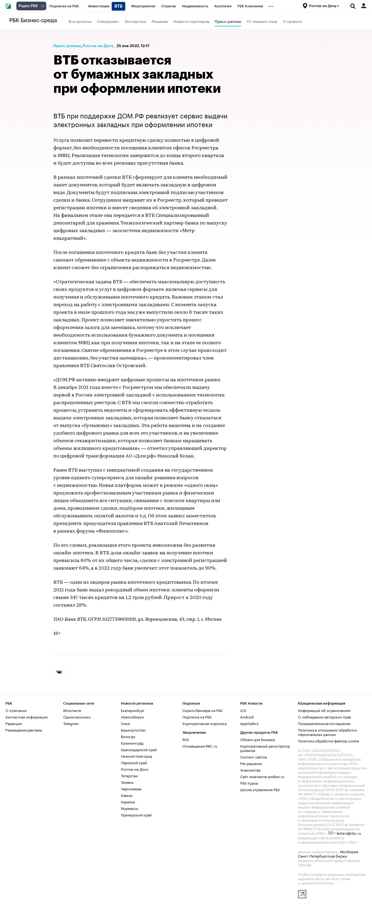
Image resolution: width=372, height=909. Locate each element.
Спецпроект (108, 21)
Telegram (71, 723)
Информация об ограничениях (324, 710)
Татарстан (129, 775)
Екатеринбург (133, 710)
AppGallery (249, 723)
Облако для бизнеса (257, 739)
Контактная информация (26, 716)
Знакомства (250, 769)
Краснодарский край (139, 749)
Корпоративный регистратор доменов (265, 748)
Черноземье (131, 788)
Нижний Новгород (136, 755)
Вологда (128, 736)
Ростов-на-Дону (98, 46)
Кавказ (126, 795)
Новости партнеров (191, 21)
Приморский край (136, 814)
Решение (160, 21)
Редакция (13, 723)
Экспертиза (135, 21)
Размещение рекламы (23, 729)
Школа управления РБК (260, 789)
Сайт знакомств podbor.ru (262, 776)
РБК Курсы (249, 782)
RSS (185, 739)
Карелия (128, 801)
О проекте (292, 21)
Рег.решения (251, 763)
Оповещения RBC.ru (199, 745)
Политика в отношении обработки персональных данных (327, 732)
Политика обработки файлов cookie (328, 740)
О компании (16, 710)
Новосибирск (132, 716)
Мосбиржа (349, 851)
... (271, 5)
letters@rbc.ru (349, 833)
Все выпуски (80, 21)
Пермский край (134, 762)
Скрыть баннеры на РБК (202, 710)
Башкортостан (133, 729)
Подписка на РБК (197, 716)
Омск (125, 723)
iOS (243, 710)
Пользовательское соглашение (324, 723)
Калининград (132, 742)
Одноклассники (77, 716)
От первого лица (262, 21)
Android (247, 716)
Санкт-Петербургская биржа (322, 855)
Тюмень (127, 782)
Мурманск (129, 808)
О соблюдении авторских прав (324, 716)
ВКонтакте (72, 710)
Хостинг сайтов (253, 756)
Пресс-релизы (228, 21)
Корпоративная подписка (204, 723)
